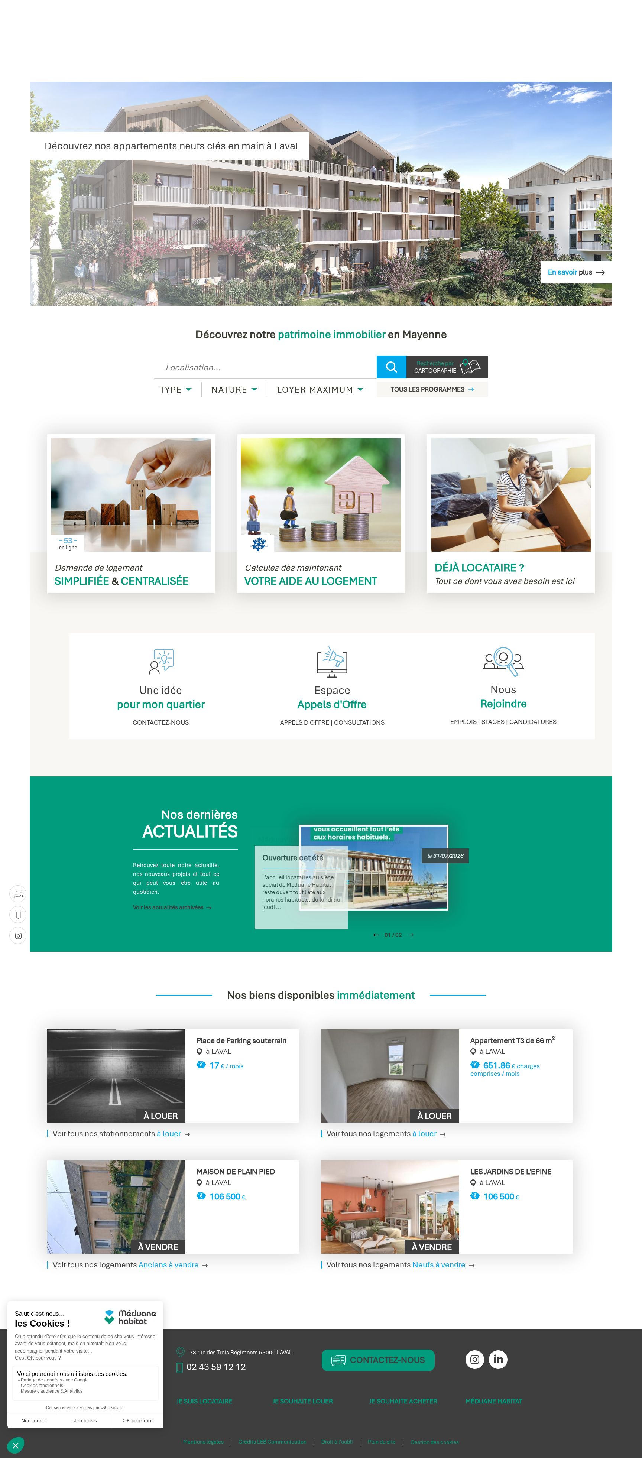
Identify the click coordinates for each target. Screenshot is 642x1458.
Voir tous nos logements (382, 1133)
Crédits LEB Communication (273, 1442)
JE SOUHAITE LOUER (303, 1401)
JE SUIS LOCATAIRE (204, 1401)
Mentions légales (203, 1442)
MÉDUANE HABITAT (494, 1401)
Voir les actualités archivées (168, 907)
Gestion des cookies (435, 1442)
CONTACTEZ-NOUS (387, 1360)
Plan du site (382, 1442)
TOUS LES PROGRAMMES (427, 389)
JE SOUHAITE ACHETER (403, 1401)
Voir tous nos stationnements (117, 1133)
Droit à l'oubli (337, 1442)
